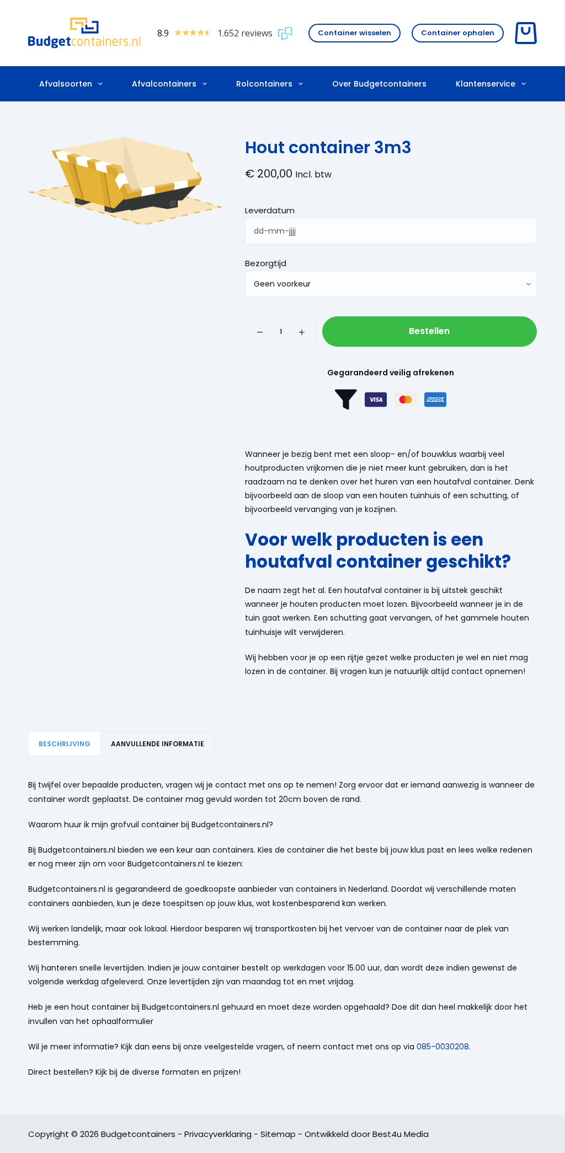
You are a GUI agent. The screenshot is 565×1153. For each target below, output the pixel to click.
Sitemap (278, 1134)
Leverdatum (270, 210)
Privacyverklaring (218, 1134)
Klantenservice (485, 83)
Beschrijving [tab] (64, 743)
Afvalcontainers (164, 83)
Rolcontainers (264, 83)
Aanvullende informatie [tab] (157, 743)
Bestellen (429, 331)
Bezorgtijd (265, 263)
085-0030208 (443, 1046)
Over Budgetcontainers (379, 83)
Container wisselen (354, 33)
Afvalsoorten (65, 83)
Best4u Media (400, 1134)
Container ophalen (457, 33)
